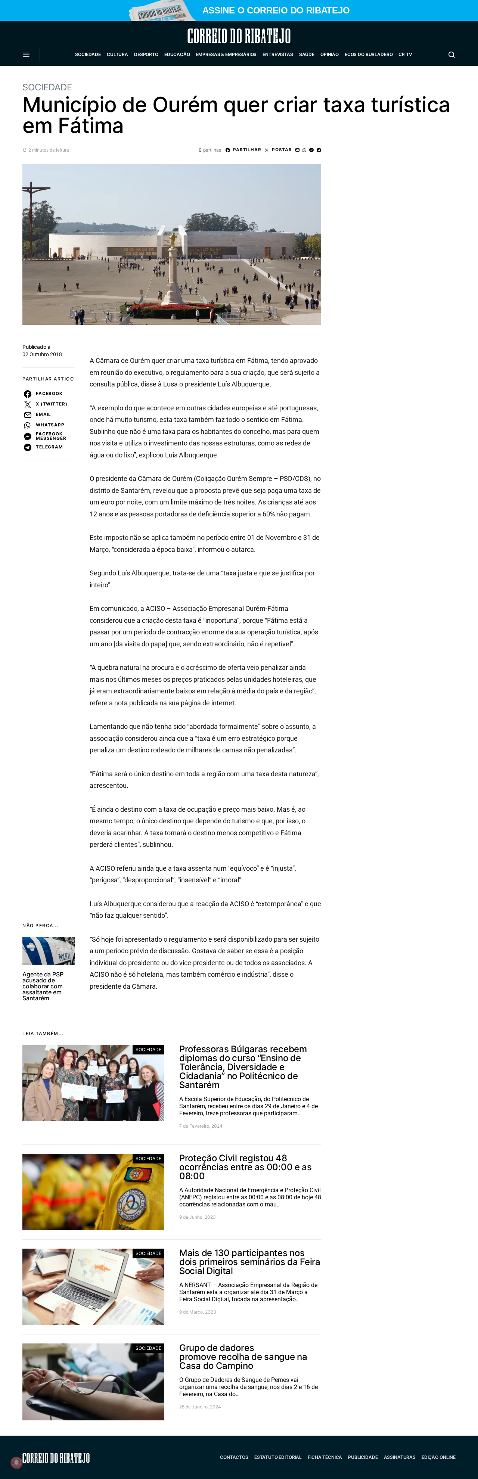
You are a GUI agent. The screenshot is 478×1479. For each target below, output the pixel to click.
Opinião (329, 54)
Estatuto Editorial (278, 1457)
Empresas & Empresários (226, 54)
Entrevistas (278, 54)
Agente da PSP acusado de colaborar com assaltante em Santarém (42, 986)
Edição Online (439, 1457)
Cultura (117, 54)
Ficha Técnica (325, 1457)
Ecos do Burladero (368, 54)
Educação (177, 54)
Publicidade (363, 1457)
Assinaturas (400, 1457)
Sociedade (88, 54)
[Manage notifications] (16, 1463)
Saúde (306, 54)
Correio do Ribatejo (221, 35)
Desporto (146, 54)
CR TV (405, 54)
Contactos (234, 1457)
